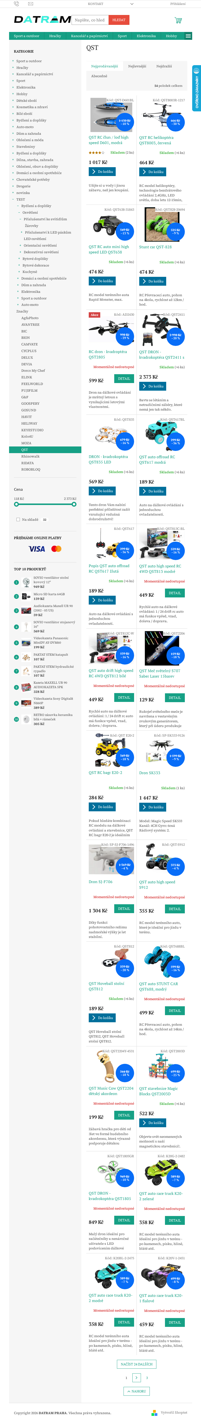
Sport (20, 80)
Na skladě (34, 519)
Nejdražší (164, 66)
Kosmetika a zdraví (32, 106)
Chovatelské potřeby (33, 179)
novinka (23, 192)
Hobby (21, 93)
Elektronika (26, 87)
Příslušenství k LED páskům (48, 232)
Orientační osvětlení (40, 245)
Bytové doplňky (35, 258)
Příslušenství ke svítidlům (45, 219)
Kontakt (95, 4)
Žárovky (31, 225)
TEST (20, 199)
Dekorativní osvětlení (41, 252)
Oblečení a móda (30, 139)
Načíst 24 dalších (136, 1364)
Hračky (22, 67)
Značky (22, 311)
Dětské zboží (26, 100)
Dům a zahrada (28, 133)
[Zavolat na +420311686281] (21, 3)
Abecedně (99, 76)
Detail (124, 378)
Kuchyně (30, 271)
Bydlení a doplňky (31, 120)
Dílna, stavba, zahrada (34, 159)
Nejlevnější (137, 66)
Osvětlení (30, 212)
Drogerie (23, 186)
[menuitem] (26, 36)
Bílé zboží (24, 113)
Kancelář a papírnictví (34, 74)
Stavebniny (25, 146)
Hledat (119, 19)
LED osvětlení (35, 238)
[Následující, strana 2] (136, 1377)
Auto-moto (25, 126)
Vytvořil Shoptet (174, 1412)
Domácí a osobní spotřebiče (39, 172)
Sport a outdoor (29, 61)
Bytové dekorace (36, 265)
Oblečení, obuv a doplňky (37, 166)
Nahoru (139, 1391)
